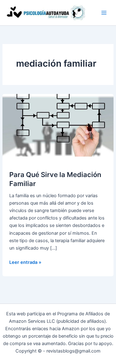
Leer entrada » (25, 262)
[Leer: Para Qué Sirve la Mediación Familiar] (58, 125)
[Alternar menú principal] (103, 12)
